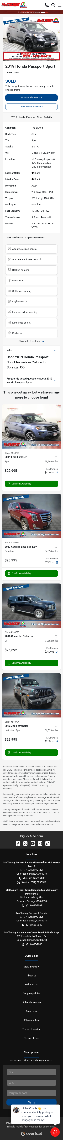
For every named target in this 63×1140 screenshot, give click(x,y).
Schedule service (31, 1002)
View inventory (31, 966)
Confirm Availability (21, 483)
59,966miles (51, 461)
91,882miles (51, 640)
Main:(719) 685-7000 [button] (34, 878)
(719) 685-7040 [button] (34, 924)
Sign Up (31, 1102)
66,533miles (51, 730)
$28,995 (11, 560)
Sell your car (31, 984)
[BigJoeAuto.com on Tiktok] (46, 843)
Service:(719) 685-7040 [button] (33, 882)
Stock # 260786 (12, 453)
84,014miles (51, 551)
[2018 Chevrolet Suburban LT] (31, 605)
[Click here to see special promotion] (31, 12)
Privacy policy (31, 1020)
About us (31, 975)
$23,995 (11, 739)
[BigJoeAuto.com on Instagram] (39, 843)
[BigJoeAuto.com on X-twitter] (24, 843)
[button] (47, 5)
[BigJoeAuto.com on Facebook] (16, 843)
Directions (31, 1011)
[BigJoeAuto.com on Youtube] (31, 843)
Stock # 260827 (12, 542)
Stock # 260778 (12, 632)
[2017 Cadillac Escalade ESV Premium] (31, 516)
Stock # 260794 (12, 722)
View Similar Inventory (32, 106)
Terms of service (31, 1029)
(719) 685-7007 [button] (34, 905)
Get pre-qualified (31, 993)
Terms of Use (31, 1038)
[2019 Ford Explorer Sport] (31, 426)
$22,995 (11, 471)
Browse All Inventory (31, 97)
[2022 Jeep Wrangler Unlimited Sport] (31, 695)
